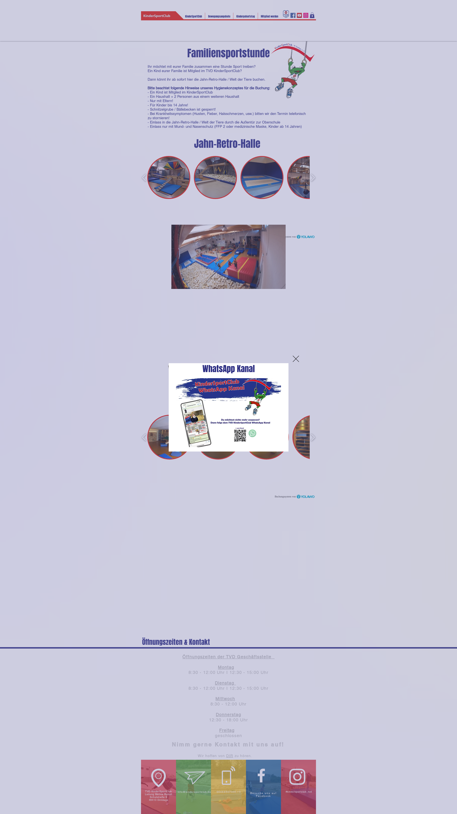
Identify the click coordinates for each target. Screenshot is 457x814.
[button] (296, 359)
